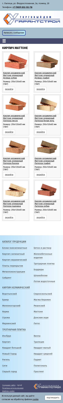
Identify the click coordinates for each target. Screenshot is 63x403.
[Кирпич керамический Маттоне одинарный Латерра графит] (47, 147)
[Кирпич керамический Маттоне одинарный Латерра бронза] (15, 147)
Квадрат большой (11, 347)
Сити (4, 365)
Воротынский (9, 293)
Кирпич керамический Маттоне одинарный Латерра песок (14, 118)
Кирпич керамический (14, 259)
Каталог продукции (14, 241)
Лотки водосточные (44, 281)
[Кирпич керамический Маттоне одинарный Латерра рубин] (47, 190)
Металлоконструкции (13, 271)
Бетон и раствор (42, 248)
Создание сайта (8, 385)
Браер (5, 299)
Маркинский (9, 323)
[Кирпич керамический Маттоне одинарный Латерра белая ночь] (47, 104)
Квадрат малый (42, 347)
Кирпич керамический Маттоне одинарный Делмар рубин (14, 75)
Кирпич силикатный (13, 254)
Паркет (37, 359)
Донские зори (41, 317)
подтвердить (53, 397)
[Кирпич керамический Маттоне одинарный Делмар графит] (47, 61)
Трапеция (39, 342)
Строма (6, 317)
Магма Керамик (42, 299)
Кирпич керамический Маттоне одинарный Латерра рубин (45, 203)
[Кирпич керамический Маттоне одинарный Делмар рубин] (15, 61)
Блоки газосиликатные (14, 248)
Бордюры (39, 269)
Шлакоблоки (40, 275)
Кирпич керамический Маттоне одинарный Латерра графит (45, 161)
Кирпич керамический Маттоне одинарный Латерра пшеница (14, 203)
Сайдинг (6, 277)
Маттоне (38, 311)
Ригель (6, 359)
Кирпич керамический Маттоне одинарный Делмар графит (45, 75)
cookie (35, 399)
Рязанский (39, 305)
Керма (5, 311)
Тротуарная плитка (44, 263)
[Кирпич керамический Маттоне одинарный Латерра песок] (15, 104)
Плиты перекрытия (12, 265)
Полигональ (40, 365)
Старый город (9, 371)
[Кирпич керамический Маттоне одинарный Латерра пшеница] (15, 190)
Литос (37, 323)
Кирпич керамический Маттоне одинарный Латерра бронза (14, 161)
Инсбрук (6, 336)
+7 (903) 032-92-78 (22, 7)
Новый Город (9, 353)
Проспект (39, 371)
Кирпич (6, 342)
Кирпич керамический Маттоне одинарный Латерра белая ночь (45, 118)
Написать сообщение (14, 33)
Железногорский (11, 305)
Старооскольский (43, 293)
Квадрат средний (43, 353)
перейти (9, 89)
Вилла (37, 336)
